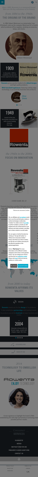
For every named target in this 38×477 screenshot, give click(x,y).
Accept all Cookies (23, 265)
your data (26, 223)
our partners (23, 217)
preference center (22, 256)
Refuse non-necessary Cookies (21, 210)
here (16, 258)
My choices (14, 265)
